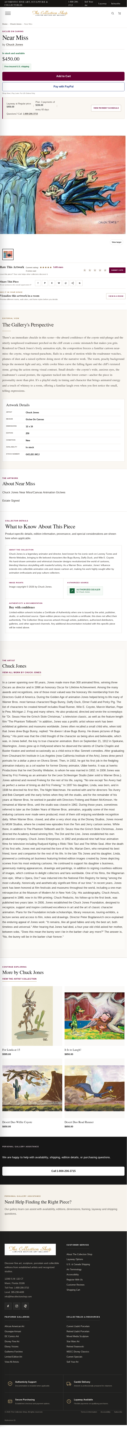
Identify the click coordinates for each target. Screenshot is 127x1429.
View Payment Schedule (106, 108)
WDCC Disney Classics (78, 1351)
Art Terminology (74, 1269)
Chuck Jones (15, 24)
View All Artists (12, 1362)
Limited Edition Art (13, 1357)
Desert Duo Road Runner (79, 1122)
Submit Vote (117, 270)
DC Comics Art (12, 1336)
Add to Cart (63, 76)
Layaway (102, 3)
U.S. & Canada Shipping (78, 1264)
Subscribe (115, 3)
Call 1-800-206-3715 (63, 1171)
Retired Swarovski (75, 1346)
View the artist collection (19, 979)
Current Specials (74, 1357)
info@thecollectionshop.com (18, 1296)
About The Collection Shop (79, 1254)
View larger (116, 242)
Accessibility (73, 1274)
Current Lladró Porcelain (78, 1326)
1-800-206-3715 (73, 3)
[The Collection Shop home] (60, 13)
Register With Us (75, 1279)
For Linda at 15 (11, 1050)
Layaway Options (75, 1259)
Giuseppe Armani (13, 1331)
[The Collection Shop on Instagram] (16, 1306)
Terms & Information (89, 1412)
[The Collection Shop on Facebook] (8, 1306)
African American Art (14, 1326)
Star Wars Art (73, 1341)
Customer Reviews (76, 1285)
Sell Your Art (89, 3)
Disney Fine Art (12, 1341)
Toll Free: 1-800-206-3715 (17, 1287)
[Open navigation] (7, 13)
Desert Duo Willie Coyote (17, 1122)
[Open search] (112, 13)
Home (4, 24)
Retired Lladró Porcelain (78, 1331)
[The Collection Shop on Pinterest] (25, 1306)
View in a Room (116, 296)
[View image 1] (8, 254)
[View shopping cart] (119, 13)
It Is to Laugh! (73, 1050)
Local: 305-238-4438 (14, 1292)
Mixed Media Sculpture (78, 1336)
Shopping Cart (73, 1290)
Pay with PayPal (63, 86)
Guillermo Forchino (14, 1351)
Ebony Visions (11, 1346)
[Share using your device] (73, 283)
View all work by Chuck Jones (21, 672)
